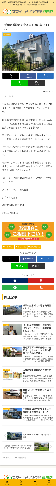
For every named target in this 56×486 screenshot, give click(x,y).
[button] (36, 83)
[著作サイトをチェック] (15, 280)
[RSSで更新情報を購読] (41, 287)
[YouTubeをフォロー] (41, 280)
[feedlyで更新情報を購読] (15, 287)
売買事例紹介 (35, 247)
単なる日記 (22, 247)
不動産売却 (9, 247)
